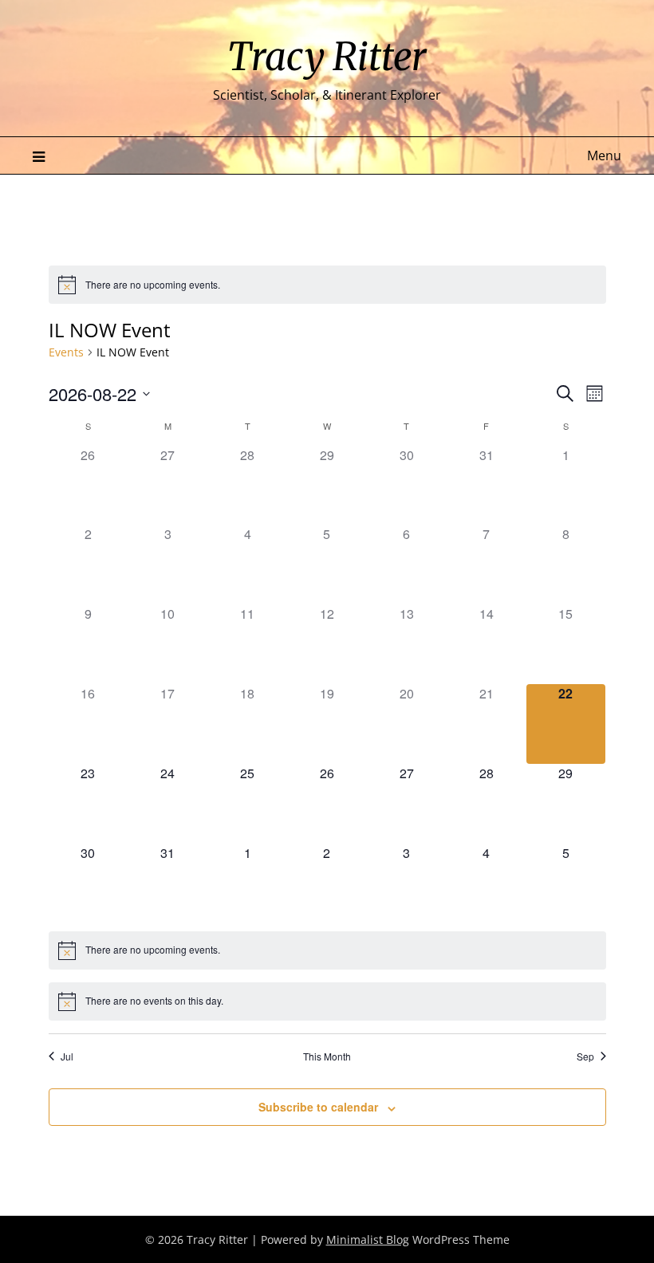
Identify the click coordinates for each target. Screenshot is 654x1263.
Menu (604, 155)
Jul (67, 1056)
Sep (585, 1056)
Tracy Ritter (327, 57)
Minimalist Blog (367, 1239)
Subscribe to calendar (318, 1107)
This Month (327, 1056)
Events (66, 352)
